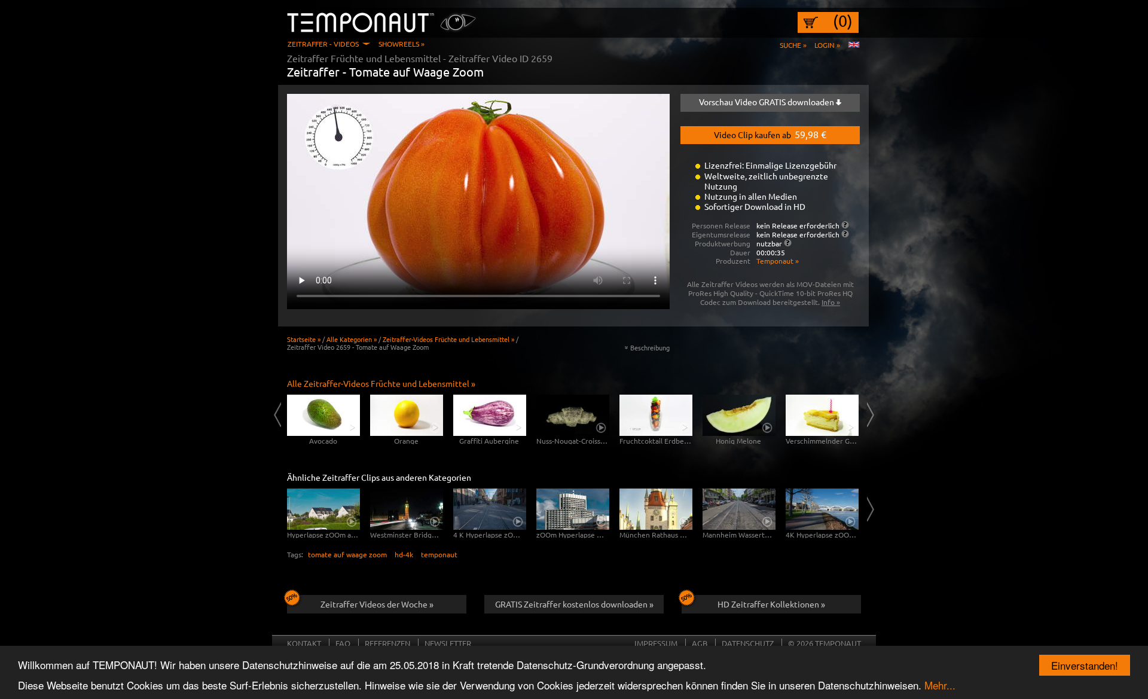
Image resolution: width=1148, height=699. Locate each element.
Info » (831, 302)
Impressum (655, 643)
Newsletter (448, 643)
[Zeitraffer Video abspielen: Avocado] (323, 415)
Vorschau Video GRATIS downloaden (767, 101)
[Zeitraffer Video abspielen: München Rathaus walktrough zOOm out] (655, 509)
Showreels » (401, 43)
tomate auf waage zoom (347, 554)
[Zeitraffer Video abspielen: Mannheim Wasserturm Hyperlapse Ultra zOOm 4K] (739, 509)
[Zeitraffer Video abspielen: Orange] (406, 415)
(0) (843, 20)
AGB (699, 643)
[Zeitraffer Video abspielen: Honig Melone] (739, 415)
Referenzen (387, 643)
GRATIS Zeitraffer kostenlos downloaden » (574, 604)
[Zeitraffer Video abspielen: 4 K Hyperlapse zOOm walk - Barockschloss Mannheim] (489, 509)
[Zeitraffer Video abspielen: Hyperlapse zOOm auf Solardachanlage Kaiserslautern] (323, 509)
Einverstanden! (1084, 665)
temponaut (439, 554)
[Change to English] (854, 45)
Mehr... (939, 684)
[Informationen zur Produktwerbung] (788, 242)
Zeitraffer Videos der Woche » (376, 604)
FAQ (342, 643)
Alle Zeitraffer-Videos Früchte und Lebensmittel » (381, 383)
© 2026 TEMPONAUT (824, 643)
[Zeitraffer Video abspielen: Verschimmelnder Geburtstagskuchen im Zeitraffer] (822, 415)
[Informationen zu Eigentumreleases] (845, 233)
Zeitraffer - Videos (323, 43)
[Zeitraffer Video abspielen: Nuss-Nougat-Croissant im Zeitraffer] (572, 415)
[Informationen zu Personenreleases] (845, 224)
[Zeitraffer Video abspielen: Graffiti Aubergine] (489, 415)
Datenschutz (748, 643)
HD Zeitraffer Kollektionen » (771, 604)
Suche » (793, 45)
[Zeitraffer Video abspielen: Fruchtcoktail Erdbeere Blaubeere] (655, 415)
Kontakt (304, 643)
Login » (827, 45)
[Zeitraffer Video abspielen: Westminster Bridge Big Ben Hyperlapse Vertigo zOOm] (406, 509)
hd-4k (404, 554)
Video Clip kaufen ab (770, 134)
